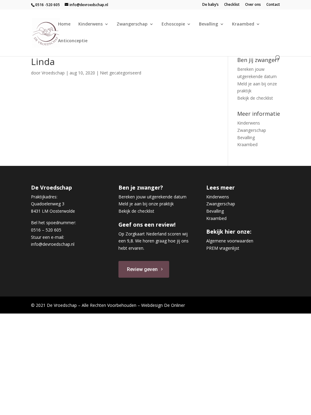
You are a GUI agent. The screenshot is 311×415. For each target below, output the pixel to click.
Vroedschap (53, 73)
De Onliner (174, 305)
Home (64, 24)
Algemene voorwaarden (229, 241)
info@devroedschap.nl (52, 244)
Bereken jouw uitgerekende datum (152, 197)
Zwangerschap (132, 24)
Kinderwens (90, 24)
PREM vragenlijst (222, 248)
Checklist (232, 5)
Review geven (142, 269)
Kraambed (243, 24)
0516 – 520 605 (46, 230)
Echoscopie (173, 24)
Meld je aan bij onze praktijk (146, 204)
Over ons (253, 5)
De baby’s (210, 5)
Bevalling (208, 24)
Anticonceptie (72, 41)
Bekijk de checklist (255, 98)
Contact (273, 5)
